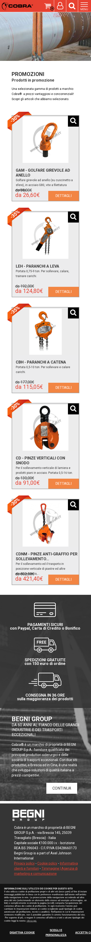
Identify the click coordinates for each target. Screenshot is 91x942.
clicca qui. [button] (32, 921)
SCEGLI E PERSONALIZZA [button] (56, 932)
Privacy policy (24, 863)
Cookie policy (47, 863)
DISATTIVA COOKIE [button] (22, 932)
